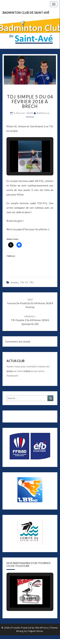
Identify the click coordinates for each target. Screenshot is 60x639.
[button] (22, 163)
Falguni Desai (35, 630)
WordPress (41, 627)
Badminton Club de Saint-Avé (25, 12)
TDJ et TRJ (27, 282)
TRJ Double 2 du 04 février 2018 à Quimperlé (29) (30, 320)
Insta (27, 371)
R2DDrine (43, 113)
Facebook (11, 375)
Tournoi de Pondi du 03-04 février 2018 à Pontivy (30, 303)
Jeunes (14, 282)
